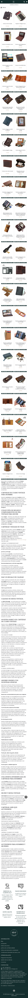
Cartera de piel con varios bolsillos (7, 66)
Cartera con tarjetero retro (7, 44)
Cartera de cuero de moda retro (7, 87)
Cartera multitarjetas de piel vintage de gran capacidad (7, 322)
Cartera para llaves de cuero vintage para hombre (7, 235)
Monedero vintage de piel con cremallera (7, 193)
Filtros (4, 7)
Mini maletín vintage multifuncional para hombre (7, 365)
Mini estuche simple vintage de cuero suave (20, 299)
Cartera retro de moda (7, 23)
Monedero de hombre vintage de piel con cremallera (20, 108)
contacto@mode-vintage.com (10, 969)
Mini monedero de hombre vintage (7, 387)
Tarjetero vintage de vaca (20, 23)
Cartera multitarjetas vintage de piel (7, 409)
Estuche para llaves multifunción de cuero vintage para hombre (20, 236)
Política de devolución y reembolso (9, 950)
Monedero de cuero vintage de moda (20, 172)
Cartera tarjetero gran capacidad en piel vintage (20, 278)
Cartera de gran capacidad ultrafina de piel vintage (7, 108)
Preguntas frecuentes (6, 957)
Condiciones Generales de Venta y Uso (10, 952)
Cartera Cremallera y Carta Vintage (20, 409)
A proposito (4, 943)
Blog (2, 941)
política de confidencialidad (8, 948)
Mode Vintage (10, 994)
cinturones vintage (21, 539)
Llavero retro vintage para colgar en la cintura (7, 430)
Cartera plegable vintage (7, 150)
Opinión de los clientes (6, 960)
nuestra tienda (17, 972)
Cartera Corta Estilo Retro (20, 65)
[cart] (27, 2)
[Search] (24, 2)
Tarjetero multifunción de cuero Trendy (20, 321)
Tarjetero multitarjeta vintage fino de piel (7, 343)
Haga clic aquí (16, 980)
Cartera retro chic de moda (7, 171)
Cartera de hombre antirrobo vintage (7, 452)
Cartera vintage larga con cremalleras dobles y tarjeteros (20, 343)
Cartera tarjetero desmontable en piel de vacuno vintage (7, 300)
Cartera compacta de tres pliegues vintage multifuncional (20, 452)
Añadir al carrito (8, 70)
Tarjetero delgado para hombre (7, 278)
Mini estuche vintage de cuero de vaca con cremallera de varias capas (20, 387)
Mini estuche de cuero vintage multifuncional (7, 214)
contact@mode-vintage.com (8, 982)
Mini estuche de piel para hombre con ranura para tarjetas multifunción (20, 214)
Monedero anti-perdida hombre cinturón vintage (7, 257)
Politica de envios (5, 945)
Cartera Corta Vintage (20, 473)
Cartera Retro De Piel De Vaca (20, 151)
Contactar (3, 962)
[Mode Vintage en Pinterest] (14, 991)
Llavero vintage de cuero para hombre (20, 257)
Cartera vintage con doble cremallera (7, 130)
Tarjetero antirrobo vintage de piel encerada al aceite (20, 430)
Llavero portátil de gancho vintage (20, 365)
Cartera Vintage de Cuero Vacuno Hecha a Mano (20, 87)
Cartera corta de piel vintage (20, 130)
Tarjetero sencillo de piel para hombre (21, 193)
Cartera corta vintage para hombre (20, 45)
